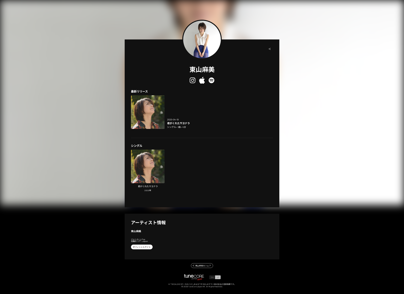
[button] (269, 49)
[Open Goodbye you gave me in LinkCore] (148, 112)
